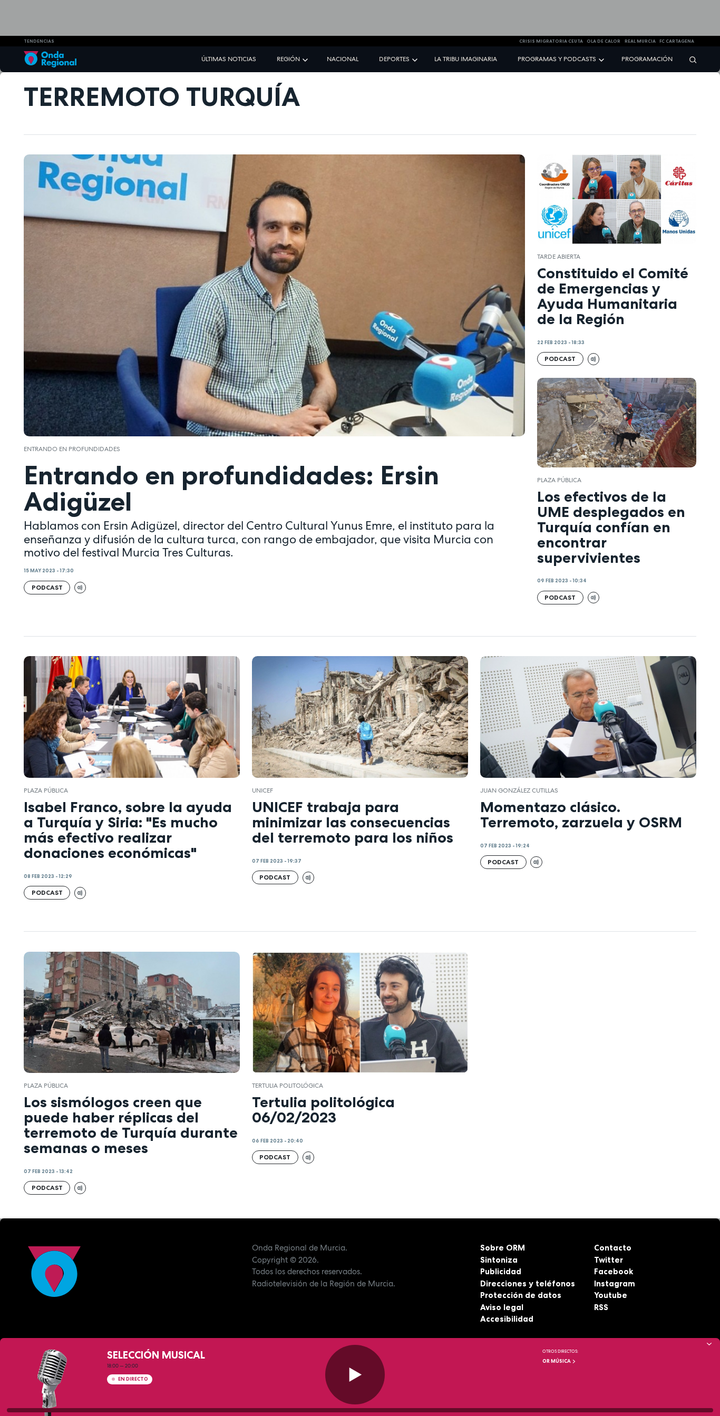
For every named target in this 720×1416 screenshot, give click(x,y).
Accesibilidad (506, 1319)
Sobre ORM (502, 1248)
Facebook (613, 1271)
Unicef (262, 790)
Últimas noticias (228, 59)
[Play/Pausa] (355, 1374)
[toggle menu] (306, 59)
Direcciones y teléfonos (527, 1283)
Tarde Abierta (558, 256)
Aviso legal (501, 1307)
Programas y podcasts (557, 59)
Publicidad (500, 1271)
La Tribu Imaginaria (465, 59)
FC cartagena (676, 41)
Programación (647, 59)
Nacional (342, 59)
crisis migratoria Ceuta (551, 41)
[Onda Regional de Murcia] (50, 59)
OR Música (557, 1361)
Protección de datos (520, 1295)
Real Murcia (640, 41)
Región (288, 59)
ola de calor (603, 41)
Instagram (614, 1283)
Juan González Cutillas (519, 790)
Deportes (394, 59)
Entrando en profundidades (72, 449)
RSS (601, 1307)
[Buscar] (689, 59)
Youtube (610, 1295)
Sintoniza (499, 1260)
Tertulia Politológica (287, 1085)
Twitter (608, 1260)
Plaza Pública (559, 480)
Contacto (612, 1248)
